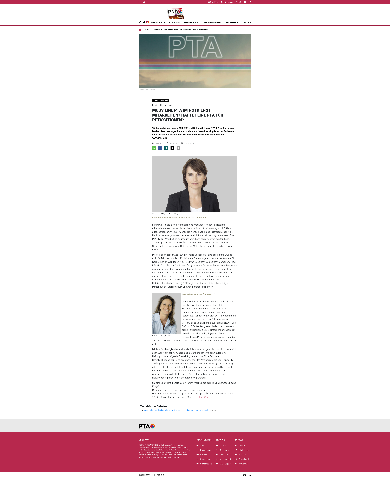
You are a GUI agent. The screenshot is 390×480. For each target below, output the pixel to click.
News (147, 30)
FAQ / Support (225, 464)
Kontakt (222, 445)
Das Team (224, 450)
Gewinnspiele (206, 464)
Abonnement (225, 459)
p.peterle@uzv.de (203, 397)
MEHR (247, 22)
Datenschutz (205, 450)
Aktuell (241, 445)
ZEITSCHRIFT (157, 22)
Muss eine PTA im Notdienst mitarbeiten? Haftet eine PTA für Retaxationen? (180, 30)
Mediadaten (224, 454)
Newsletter (214, 2)
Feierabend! (243, 459)
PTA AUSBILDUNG (212, 22)
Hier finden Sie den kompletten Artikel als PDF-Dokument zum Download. (176, 410)
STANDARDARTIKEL (160, 100)
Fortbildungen (227, 2)
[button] (154, 148)
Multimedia (243, 450)
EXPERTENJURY (232, 22)
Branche (242, 454)
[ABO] (176, 11)
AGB (202, 445)
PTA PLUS (174, 22)
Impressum (205, 459)
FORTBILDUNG (191, 22)
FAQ (239, 2)
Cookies (203, 454)
